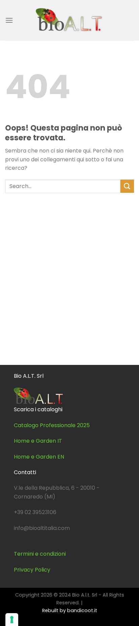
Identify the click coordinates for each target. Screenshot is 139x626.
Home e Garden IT (38, 441)
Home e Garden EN (39, 457)
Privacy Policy (32, 570)
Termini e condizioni (40, 554)
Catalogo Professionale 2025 (52, 425)
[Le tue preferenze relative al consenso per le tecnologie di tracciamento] (11, 619)
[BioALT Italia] (69, 20)
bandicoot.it (82, 610)
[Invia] (127, 186)
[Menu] (9, 20)
